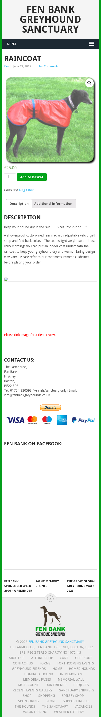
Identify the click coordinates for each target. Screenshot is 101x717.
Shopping (46, 696)
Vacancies (83, 706)
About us (16, 658)
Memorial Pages (37, 679)
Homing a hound (38, 674)
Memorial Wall (71, 679)
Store (51, 701)
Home (57, 669)
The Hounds (25, 706)
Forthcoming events (75, 663)
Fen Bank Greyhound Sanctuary (50, 19)
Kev (6, 66)
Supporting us (76, 701)
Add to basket (31, 177)
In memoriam (71, 674)
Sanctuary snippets (76, 690)
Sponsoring (28, 701)
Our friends (56, 685)
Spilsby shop (73, 696)
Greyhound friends (29, 669)
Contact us (23, 663)
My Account (28, 685)
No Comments (48, 66)
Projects (81, 685)
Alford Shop (42, 658)
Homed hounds (82, 669)
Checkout (83, 658)
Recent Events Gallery (32, 690)
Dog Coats (26, 190)
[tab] (19, 203)
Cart (64, 658)
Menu (11, 44)
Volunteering (35, 712)
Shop (27, 696)
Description (19, 204)
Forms (45, 663)
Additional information (53, 204)
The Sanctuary (55, 706)
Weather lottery (69, 712)
